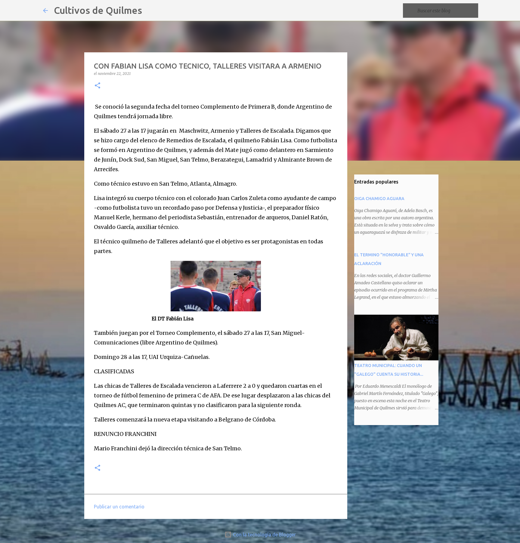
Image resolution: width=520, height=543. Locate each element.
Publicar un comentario (119, 506)
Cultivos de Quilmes (98, 10)
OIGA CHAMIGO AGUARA (379, 198)
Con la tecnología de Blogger (264, 534)
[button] (97, 86)
